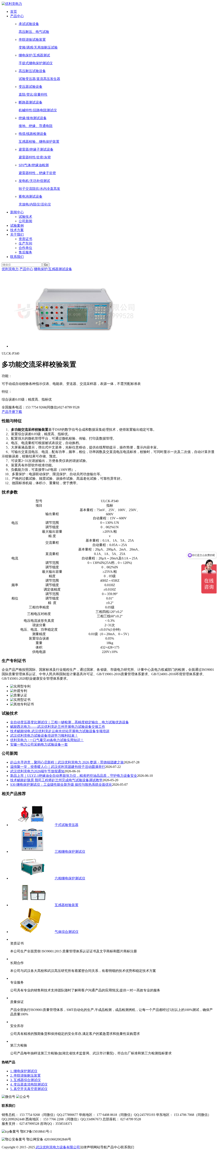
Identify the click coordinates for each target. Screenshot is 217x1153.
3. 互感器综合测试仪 (25, 1080)
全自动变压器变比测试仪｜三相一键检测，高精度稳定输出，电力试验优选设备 (69, 722)
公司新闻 (25, 221)
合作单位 (25, 248)
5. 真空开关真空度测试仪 (28, 1089)
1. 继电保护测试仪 (23, 1071)
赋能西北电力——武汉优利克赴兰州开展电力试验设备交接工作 (57, 726)
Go (46, 264)
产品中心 (17, 16)
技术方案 (17, 230)
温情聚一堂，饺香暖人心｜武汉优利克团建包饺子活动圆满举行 (57, 767)
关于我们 (17, 234)
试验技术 (25, 216)
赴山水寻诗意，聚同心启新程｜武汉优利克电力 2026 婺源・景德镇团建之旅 (67, 762)
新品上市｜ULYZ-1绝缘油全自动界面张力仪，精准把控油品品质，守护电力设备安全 (73, 775)
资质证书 (25, 239)
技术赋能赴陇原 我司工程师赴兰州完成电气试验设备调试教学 (56, 780)
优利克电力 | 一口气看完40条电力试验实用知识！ (47, 740)
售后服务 (25, 252)
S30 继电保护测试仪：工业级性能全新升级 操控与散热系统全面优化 (61, 784)
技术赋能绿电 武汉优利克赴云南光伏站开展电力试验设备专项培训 (59, 731)
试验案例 (17, 225)
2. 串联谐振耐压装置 (25, 1075)
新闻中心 (17, 212)
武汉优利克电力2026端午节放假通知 (37, 771)
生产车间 (25, 243)
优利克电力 (10, 269)
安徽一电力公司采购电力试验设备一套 (39, 744)
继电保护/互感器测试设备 (53, 269)
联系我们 (17, 257)
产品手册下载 (12, 412)
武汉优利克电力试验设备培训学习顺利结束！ (44, 735)
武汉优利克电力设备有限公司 (57, 1147)
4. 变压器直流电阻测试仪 (28, 1084)
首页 (13, 11)
